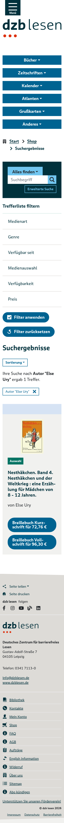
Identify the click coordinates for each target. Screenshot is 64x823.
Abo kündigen (19, 792)
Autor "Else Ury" (17, 391)
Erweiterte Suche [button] (40, 189)
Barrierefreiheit (52, 815)
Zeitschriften (30, 73)
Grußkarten (30, 111)
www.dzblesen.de (16, 682)
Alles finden (23, 172)
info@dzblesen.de (16, 678)
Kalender (30, 86)
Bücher (30, 60)
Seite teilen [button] (17, 586)
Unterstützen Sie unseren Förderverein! (32, 801)
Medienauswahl (22, 268)
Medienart (17, 221)
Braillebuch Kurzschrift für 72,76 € (29, 525)
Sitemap (15, 783)
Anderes (30, 124)
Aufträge (16, 750)
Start (14, 141)
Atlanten (30, 98)
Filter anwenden (29, 317)
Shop (32, 141)
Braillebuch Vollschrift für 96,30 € (29, 542)
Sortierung (16, 362)
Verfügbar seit (21, 252)
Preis (12, 299)
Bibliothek (16, 700)
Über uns (16, 775)
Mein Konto (18, 716)
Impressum (14, 815)
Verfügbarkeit (21, 283)
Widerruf (16, 767)
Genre (13, 236)
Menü (12, 13)
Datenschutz (32, 815)
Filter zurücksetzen (32, 331)
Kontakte (16, 708)
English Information (24, 758)
